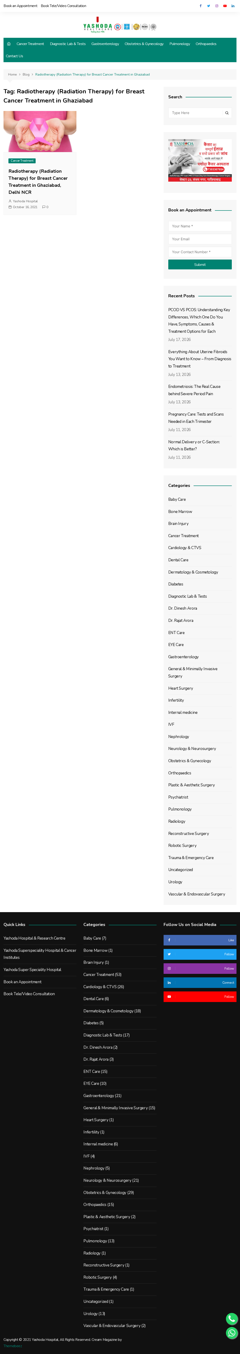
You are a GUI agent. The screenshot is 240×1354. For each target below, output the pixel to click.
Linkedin (232, 5)
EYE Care (176, 644)
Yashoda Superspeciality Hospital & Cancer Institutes (40, 954)
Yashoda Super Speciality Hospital (32, 969)
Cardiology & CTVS (184, 548)
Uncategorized (180, 869)
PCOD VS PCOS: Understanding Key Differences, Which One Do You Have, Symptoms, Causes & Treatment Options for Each (199, 320)
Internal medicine (183, 712)
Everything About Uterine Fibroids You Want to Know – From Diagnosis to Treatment (199, 359)
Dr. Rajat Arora (180, 620)
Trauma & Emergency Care (191, 858)
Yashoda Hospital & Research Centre (34, 938)
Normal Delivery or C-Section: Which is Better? (194, 445)
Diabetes (175, 584)
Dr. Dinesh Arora (182, 608)
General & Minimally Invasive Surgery (193, 672)
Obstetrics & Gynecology (144, 43)
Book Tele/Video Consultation (63, 6)
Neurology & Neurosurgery (192, 748)
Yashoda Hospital (25, 201)
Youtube (224, 5)
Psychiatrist (178, 797)
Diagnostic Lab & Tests (68, 43)
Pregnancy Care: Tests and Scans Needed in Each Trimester (196, 418)
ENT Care (176, 632)
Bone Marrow (180, 511)
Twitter (208, 5)
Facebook (200, 5)
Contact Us (14, 56)
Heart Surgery (180, 688)
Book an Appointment (20, 6)
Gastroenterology (105, 43)
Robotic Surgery (182, 845)
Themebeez (13, 1346)
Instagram (216, 5)
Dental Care (178, 560)
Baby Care (177, 499)
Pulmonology (179, 43)
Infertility (176, 700)
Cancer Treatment (30, 43)
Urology (175, 882)
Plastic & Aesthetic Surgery (191, 785)
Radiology (176, 821)
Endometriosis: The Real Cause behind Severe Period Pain (194, 390)
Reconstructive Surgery (188, 833)
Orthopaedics (206, 43)
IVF (171, 724)
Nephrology (178, 736)
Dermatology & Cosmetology (193, 572)
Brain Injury (178, 523)
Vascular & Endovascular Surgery (196, 894)
